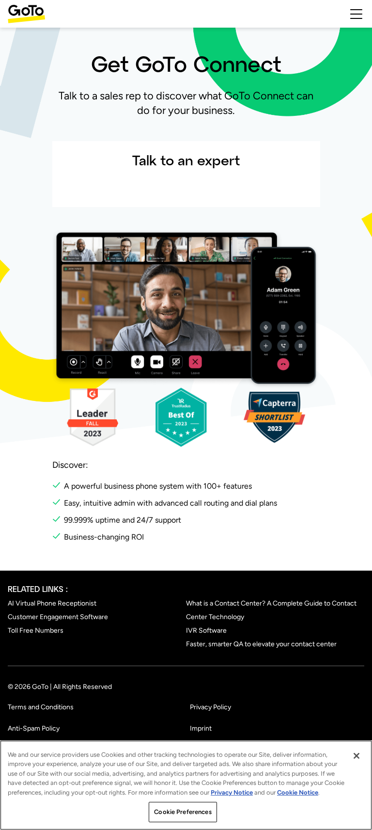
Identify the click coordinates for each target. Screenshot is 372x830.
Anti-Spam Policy (34, 728)
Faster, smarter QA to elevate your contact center (261, 644)
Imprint (201, 728)
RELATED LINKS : (38, 588)
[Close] (356, 755)
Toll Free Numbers (35, 630)
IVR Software (206, 630)
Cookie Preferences (182, 811)
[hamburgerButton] (356, 14)
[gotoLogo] (27, 14)
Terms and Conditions (41, 707)
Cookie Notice (297, 792)
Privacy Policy (210, 707)
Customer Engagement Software (58, 617)
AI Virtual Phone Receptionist (52, 603)
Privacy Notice (232, 792)
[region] (186, 785)
